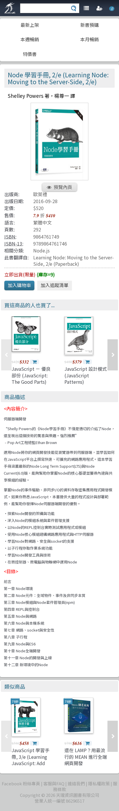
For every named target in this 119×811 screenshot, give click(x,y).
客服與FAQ (53, 783)
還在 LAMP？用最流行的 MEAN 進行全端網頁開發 (85, 757)
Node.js (41, 250)
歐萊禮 (40, 194)
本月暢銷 (89, 39)
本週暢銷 (30, 39)
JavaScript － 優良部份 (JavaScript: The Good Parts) (31, 375)
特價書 (30, 53)
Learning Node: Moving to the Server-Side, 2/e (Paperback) (73, 260)
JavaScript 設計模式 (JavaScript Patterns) (85, 375)
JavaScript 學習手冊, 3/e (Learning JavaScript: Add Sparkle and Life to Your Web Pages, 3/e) (32, 766)
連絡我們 (76, 783)
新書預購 (89, 24)
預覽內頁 (63, 186)
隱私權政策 (99, 783)
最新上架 (30, 24)
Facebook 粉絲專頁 (21, 783)
